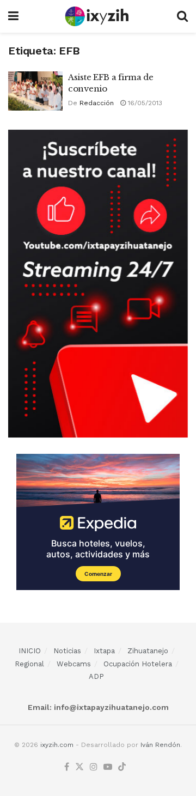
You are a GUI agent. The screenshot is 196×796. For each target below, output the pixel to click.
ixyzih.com (57, 745)
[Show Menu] (13, 16)
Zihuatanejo (147, 651)
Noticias (67, 651)
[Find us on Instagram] (93, 767)
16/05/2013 (144, 103)
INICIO (30, 651)
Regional (29, 664)
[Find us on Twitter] (79, 767)
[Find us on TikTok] (122, 767)
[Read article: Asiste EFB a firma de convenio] (35, 91)
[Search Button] (182, 16)
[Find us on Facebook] (66, 767)
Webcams (74, 664)
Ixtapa (104, 651)
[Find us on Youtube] (107, 767)
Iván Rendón (160, 745)
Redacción (96, 103)
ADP (96, 676)
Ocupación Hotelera (137, 664)
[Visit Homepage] (98, 16)
